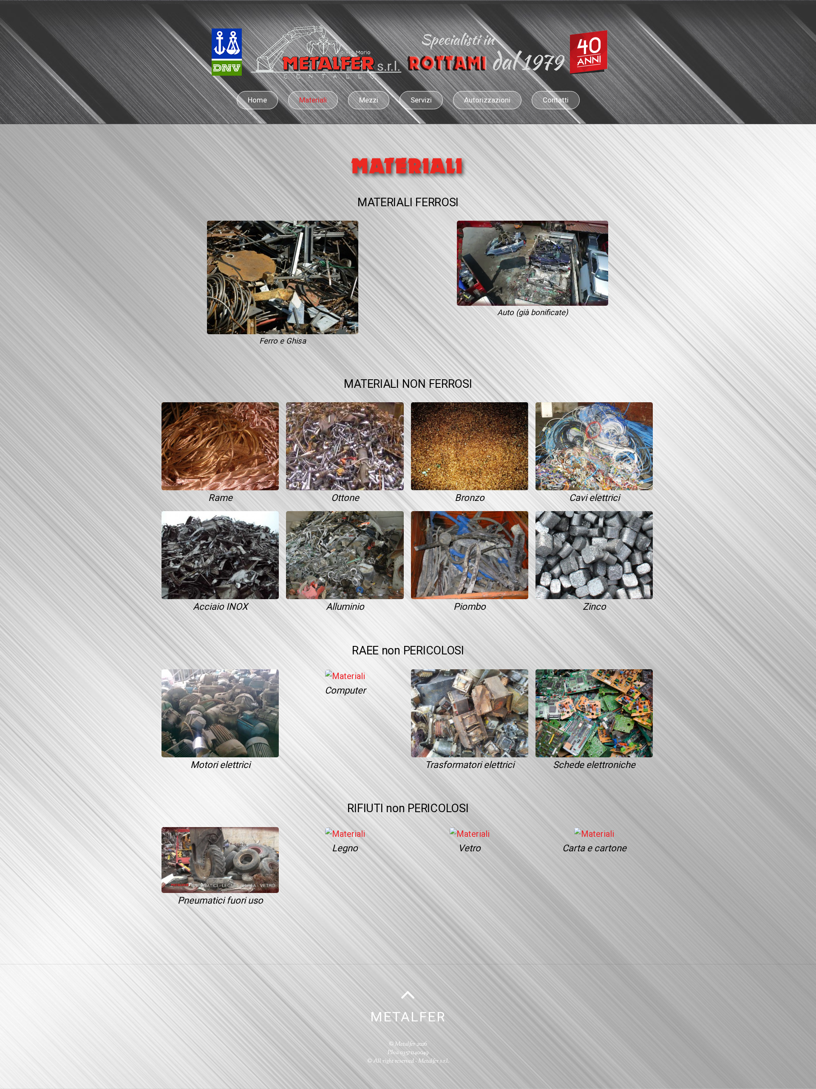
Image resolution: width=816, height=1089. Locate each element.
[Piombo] (469, 554)
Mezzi (368, 100)
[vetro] (470, 833)
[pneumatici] (220, 859)
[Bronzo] (469, 446)
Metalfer (405, 1044)
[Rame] (220, 446)
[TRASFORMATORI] (469, 712)
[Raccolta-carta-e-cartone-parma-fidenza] (594, 833)
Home (257, 100)
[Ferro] (282, 277)
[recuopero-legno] (345, 833)
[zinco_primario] (594, 554)
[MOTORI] (220, 712)
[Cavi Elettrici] (594, 446)
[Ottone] (344, 446)
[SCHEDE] (594, 712)
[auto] (532, 263)
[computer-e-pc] (345, 676)
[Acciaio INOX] (220, 554)
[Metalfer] (408, 71)
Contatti (556, 100)
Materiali (313, 100)
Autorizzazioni (487, 100)
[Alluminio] (344, 554)
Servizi (421, 100)
